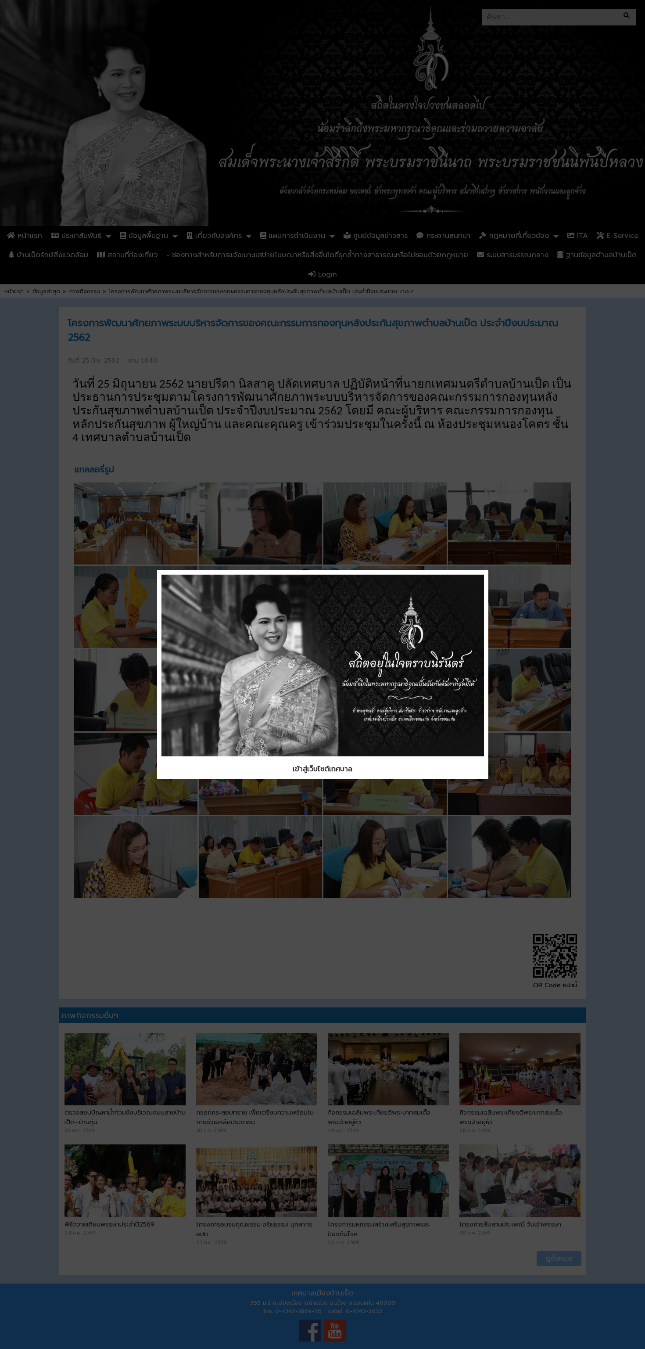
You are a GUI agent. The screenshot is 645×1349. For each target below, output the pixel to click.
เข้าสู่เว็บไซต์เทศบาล (322, 769)
